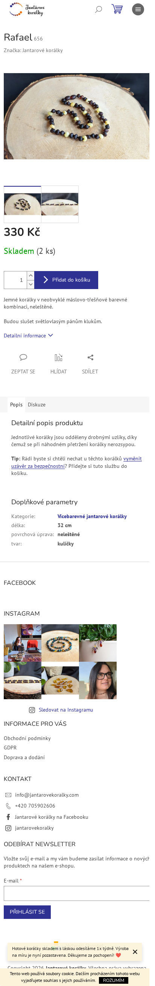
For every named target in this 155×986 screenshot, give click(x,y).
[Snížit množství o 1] (30, 284)
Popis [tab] (16, 404)
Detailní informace (25, 335)
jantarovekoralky (34, 827)
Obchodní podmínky (27, 738)
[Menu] (138, 9)
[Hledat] (98, 9)
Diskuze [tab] (37, 404)
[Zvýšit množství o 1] (30, 275)
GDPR (10, 747)
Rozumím (113, 980)
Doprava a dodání (24, 757)
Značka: (33, 50)
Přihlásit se (27, 912)
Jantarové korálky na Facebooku (51, 817)
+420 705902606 (35, 805)
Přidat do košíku (71, 279)
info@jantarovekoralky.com (47, 794)
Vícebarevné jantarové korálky (92, 516)
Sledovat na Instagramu (66, 709)
